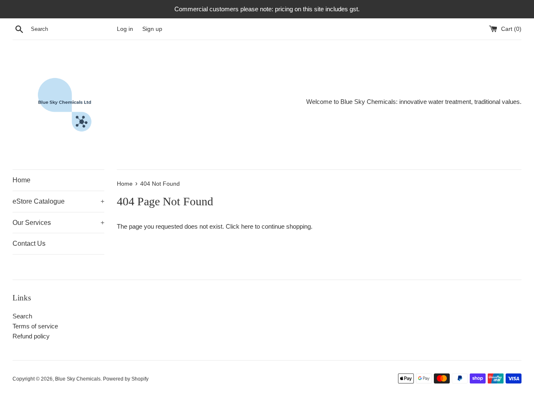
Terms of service (35, 326)
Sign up (152, 29)
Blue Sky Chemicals (78, 379)
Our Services (58, 222)
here (247, 226)
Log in (125, 29)
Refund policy (31, 336)
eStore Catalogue (58, 201)
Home (21, 180)
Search (22, 316)
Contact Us (29, 243)
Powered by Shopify (126, 379)
